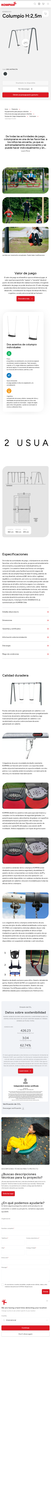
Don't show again (25, 1334)
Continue (25, 1328)
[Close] (47, 1300)
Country (4, 1316)
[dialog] (25, 745)
